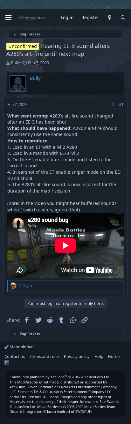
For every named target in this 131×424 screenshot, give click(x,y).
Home (114, 356)
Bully (15, 62)
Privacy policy (77, 356)
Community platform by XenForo (60, 377)
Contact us (14, 356)
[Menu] (8, 17)
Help (98, 356)
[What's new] (109, 18)
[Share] (113, 105)
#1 (121, 104)
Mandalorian (21, 347)
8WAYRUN (83, 411)
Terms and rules (44, 356)
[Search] (123, 18)
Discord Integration (26, 411)
